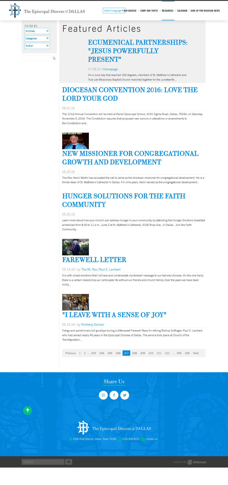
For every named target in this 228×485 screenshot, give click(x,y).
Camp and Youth (149, 10)
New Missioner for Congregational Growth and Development (130, 157)
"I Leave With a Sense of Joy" (114, 314)
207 (126, 353)
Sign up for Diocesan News (205, 10)
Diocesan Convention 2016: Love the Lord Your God (130, 94)
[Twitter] (124, 395)
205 (110, 353)
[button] (37, 31)
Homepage (110, 69)
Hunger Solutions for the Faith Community (123, 200)
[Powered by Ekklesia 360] (189, 462)
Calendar (182, 10)
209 (142, 353)
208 (134, 353)
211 (159, 353)
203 (93, 353)
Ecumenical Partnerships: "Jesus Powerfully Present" (138, 51)
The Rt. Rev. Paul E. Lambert (100, 269)
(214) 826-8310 (130, 439)
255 (179, 353)
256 (187, 353)
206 (118, 353)
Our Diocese (130, 10)
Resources (167, 10)
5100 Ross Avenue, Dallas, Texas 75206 (94, 439)
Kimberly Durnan (92, 324)
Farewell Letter (94, 259)
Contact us (151, 439)
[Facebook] (114, 395)
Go (68, 462)
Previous (70, 353)
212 (167, 353)
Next (196, 353)
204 (101, 353)
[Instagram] (103, 395)
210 (151, 353)
